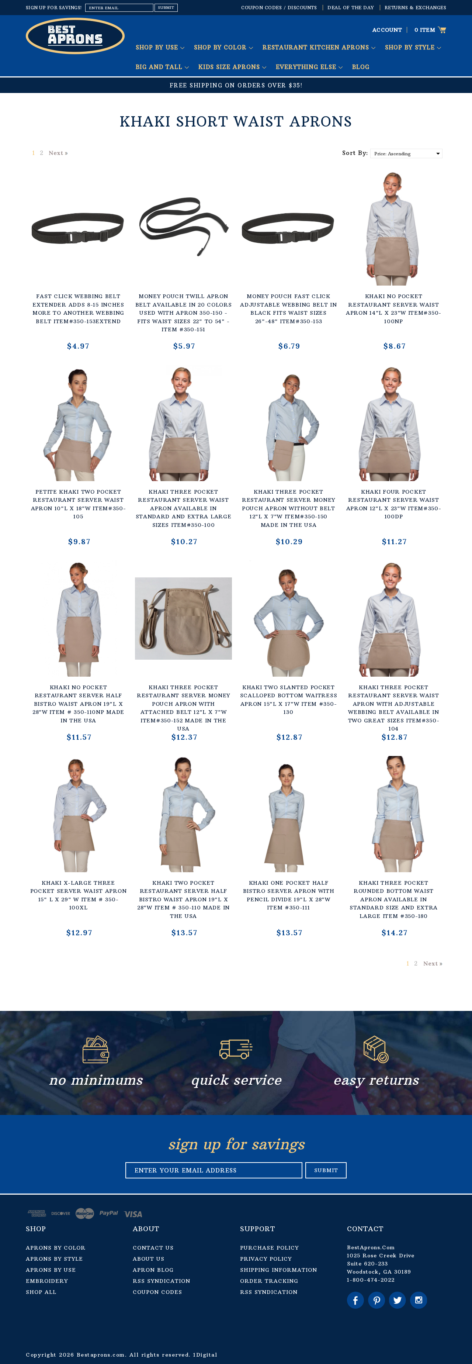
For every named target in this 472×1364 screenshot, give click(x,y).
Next (56, 152)
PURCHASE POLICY (269, 1247)
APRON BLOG (153, 1270)
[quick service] (236, 1061)
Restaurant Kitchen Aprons (317, 47)
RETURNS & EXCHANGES (416, 7)
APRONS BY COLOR (56, 1247)
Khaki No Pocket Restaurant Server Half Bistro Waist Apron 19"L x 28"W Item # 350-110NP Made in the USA (78, 704)
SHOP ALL (41, 1292)
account (387, 30)
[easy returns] (376, 1061)
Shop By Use (158, 47)
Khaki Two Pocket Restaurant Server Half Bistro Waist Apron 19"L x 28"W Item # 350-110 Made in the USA (183, 899)
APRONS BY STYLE (54, 1259)
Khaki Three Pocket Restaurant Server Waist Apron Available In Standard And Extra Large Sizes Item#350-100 (184, 508)
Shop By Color (221, 47)
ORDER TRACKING (269, 1281)
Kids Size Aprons (230, 66)
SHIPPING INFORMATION (278, 1270)
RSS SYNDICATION (161, 1281)
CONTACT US (153, 1247)
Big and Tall (160, 66)
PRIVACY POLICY (266, 1259)
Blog (360, 66)
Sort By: (355, 152)
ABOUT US (148, 1259)
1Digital (205, 1354)
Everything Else (307, 66)
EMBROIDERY (47, 1281)
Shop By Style (411, 47)
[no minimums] (96, 1061)
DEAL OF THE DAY (350, 7)
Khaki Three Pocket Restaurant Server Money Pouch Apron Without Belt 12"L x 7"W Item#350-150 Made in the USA (288, 508)
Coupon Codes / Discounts (279, 7)
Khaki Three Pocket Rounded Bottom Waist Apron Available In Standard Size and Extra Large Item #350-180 (394, 899)
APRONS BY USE (51, 1270)
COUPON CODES (157, 1292)
